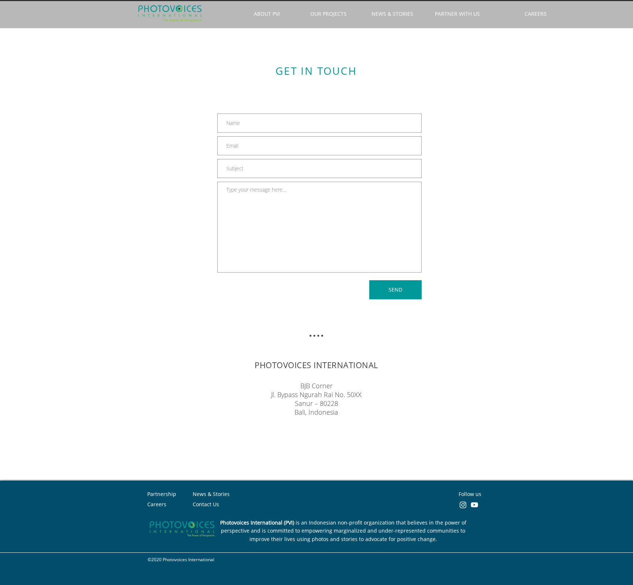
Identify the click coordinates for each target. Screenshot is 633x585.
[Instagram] (463, 504)
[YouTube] (474, 504)
